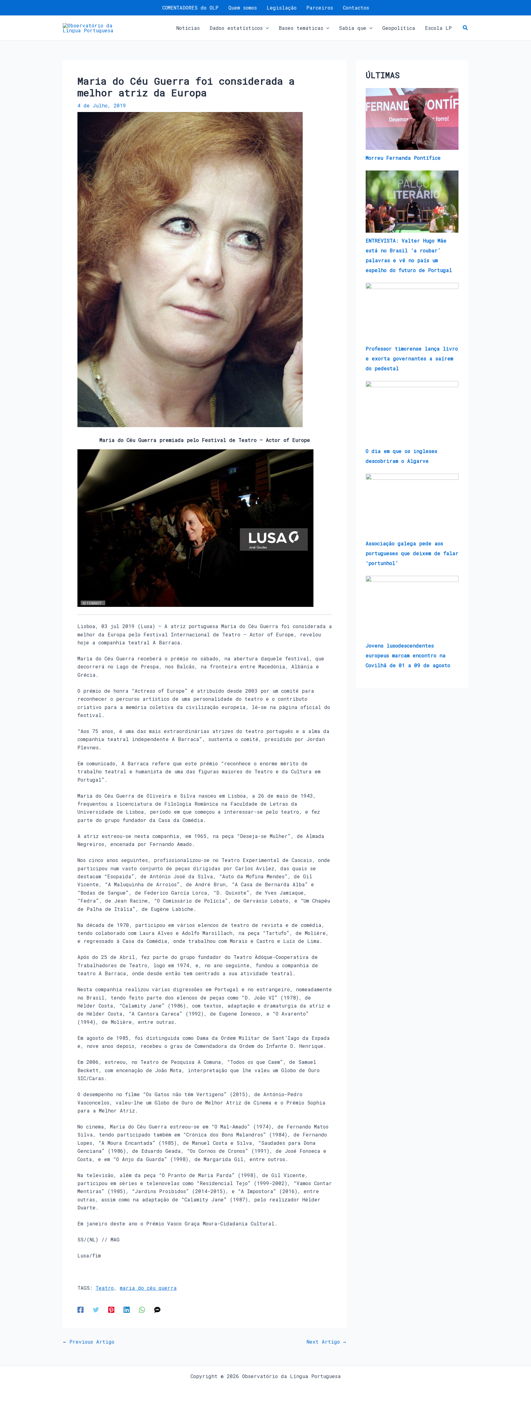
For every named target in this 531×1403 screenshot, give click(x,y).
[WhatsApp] (142, 1309)
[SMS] (157, 1309)
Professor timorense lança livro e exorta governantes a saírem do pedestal (412, 358)
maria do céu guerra (148, 1288)
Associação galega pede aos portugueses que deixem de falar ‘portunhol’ (412, 553)
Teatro (105, 1288)
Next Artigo (326, 1341)
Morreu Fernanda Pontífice (403, 157)
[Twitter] (96, 1309)
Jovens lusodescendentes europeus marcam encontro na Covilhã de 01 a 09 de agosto (408, 655)
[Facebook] (80, 1309)
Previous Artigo (88, 1341)
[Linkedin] (127, 1309)
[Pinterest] (111, 1309)
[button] (266, 28)
